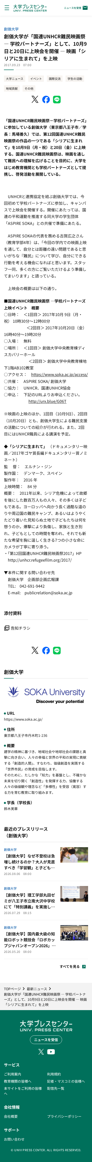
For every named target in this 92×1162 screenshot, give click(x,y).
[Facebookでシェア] (46, 99)
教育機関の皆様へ (17, 1081)
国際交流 (55, 78)
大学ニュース (14, 78)
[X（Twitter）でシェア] (35, 99)
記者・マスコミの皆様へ (66, 1081)
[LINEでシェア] (57, 99)
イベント (36, 78)
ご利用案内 (12, 1074)
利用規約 (54, 1074)
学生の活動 (74, 78)
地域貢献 (12, 88)
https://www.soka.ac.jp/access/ (59, 374)
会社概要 (11, 1116)
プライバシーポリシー (64, 1116)
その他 (29, 88)
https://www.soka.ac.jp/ (23, 719)
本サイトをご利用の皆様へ (23, 1091)
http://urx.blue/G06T (47, 401)
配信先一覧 (55, 1088)
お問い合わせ (14, 1139)
